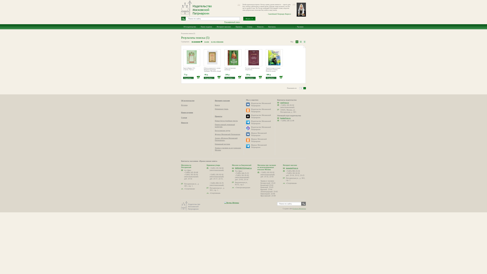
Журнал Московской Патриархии (227, 134)
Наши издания (206, 27)
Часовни (300, 27)
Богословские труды (222, 131)
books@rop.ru (285, 118)
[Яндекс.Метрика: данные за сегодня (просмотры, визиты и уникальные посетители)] (231, 203)
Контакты (272, 27)
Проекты (239, 27)
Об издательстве (190, 27)
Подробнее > (188, 78)
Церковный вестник (222, 144)
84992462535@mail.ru (243, 168)
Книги (217, 105)
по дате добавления (217, 42)
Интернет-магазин (224, 27)
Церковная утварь (221, 109)
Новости (260, 27)
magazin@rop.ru (292, 168)
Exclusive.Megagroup (299, 209)
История (184, 105)
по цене (206, 42)
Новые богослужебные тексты (226, 121)
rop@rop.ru (284, 103)
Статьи (249, 27)
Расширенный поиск (232, 22)
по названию (196, 42)
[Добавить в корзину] (198, 77)
